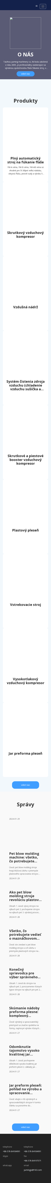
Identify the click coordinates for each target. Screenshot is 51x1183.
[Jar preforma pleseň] (25, 711)
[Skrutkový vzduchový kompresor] (25, 191)
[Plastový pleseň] (25, 488)
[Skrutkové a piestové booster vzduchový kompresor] (25, 414)
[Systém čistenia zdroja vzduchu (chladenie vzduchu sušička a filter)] (25, 339)
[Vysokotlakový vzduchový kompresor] (25, 637)
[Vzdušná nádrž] (25, 265)
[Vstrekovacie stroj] (25, 563)
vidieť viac (25, 73)
